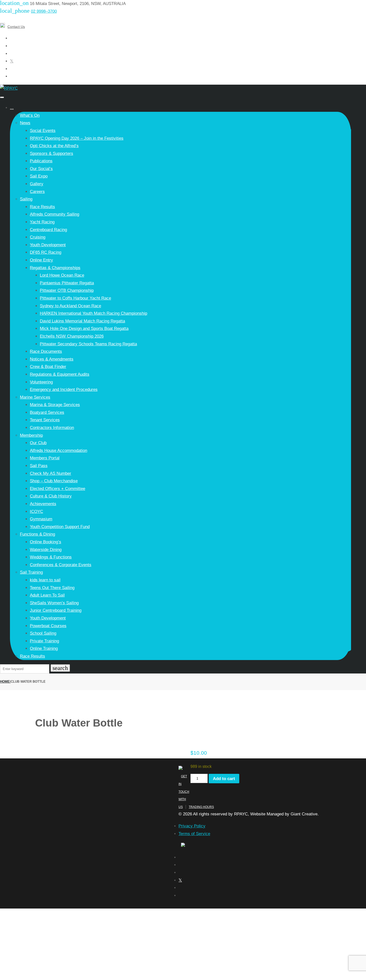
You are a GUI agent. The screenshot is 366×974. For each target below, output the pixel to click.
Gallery (36, 184)
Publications (41, 161)
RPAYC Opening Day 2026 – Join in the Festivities (76, 138)
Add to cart (224, 778)
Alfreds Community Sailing (54, 214)
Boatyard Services (47, 412)
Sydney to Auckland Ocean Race (70, 306)
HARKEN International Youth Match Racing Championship (93, 313)
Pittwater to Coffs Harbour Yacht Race (75, 298)
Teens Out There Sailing (52, 587)
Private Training (44, 641)
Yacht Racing (42, 222)
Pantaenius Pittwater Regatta (67, 283)
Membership (31, 435)
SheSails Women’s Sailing (54, 603)
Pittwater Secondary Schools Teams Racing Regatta (88, 344)
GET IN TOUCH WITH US (184, 791)
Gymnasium (41, 519)
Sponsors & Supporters (51, 153)
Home (5, 681)
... (12, 107)
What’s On (30, 115)
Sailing (26, 199)
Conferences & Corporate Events (60, 564)
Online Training (44, 648)
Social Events (43, 130)
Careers (37, 191)
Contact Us (16, 27)
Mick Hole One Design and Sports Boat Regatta (84, 328)
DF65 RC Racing (45, 252)
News (25, 123)
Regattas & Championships (55, 267)
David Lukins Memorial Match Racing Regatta (82, 321)
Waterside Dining (45, 549)
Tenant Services (45, 420)
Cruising (37, 237)
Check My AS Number (50, 473)
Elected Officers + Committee (57, 488)
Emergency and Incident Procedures (64, 389)
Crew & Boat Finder (48, 366)
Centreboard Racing (48, 229)
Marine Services (35, 397)
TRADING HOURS (201, 807)
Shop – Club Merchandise (54, 481)
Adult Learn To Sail (47, 595)
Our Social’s (41, 168)
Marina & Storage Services (55, 404)
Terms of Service (194, 833)
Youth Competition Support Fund (60, 526)
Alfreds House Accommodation (58, 450)
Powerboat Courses (48, 625)
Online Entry (41, 260)
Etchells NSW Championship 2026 (72, 336)
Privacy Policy (192, 826)
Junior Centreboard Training (55, 610)
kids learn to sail (45, 580)
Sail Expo (39, 176)
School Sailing (43, 633)
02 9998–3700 (44, 11)
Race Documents (46, 351)
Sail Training (31, 572)
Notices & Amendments (51, 359)
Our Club (38, 442)
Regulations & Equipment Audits (59, 374)
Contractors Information (52, 427)
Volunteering (41, 382)
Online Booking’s (45, 542)
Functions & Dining (37, 534)
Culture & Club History (51, 496)
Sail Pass (39, 465)
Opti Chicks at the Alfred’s (54, 145)
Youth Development (48, 245)
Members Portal (45, 458)
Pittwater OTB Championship (67, 290)
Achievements (43, 503)
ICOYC (36, 511)
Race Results (42, 206)
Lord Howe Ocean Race (62, 275)
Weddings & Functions (51, 557)
